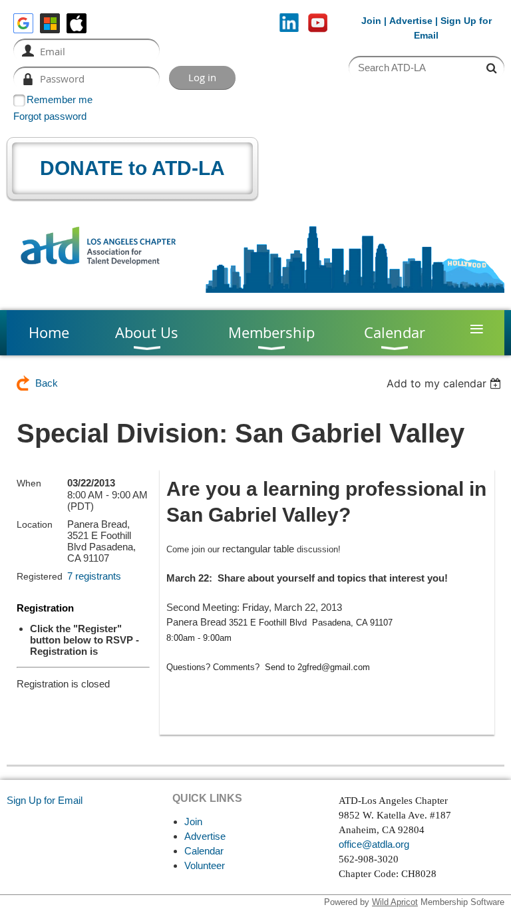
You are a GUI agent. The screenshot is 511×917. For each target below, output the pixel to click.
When (29, 483)
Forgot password (49, 116)
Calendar (204, 850)
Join (371, 20)
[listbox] (445, 383)
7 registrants (94, 576)
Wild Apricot (395, 902)
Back (46, 383)
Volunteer (204, 865)
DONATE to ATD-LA (132, 168)
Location (35, 524)
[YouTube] (317, 23)
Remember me (59, 99)
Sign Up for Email (45, 800)
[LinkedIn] (289, 23)
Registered (40, 576)
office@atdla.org (374, 844)
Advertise (410, 20)
